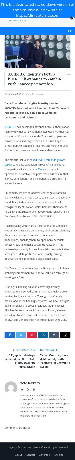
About (18, 454)
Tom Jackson (14, 93)
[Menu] (6, 31)
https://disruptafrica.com (37, 15)
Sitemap (59, 454)
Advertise (44, 454)
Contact (30, 454)
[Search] (69, 31)
